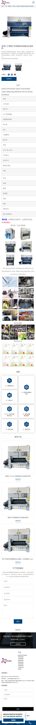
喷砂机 (9, 6)
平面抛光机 (21, 658)
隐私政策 (12, 716)
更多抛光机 (21, 665)
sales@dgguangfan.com (13, 678)
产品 (6, 6)
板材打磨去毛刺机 (22, 655)
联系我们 (7, 222)
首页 (2, 6)
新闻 (28, 715)
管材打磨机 (21, 657)
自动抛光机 (21, 664)
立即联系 (18, 644)
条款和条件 (19, 716)
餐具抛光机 (21, 660)
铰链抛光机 (21, 662)
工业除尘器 (21, 667)
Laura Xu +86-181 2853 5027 (11, 676)
